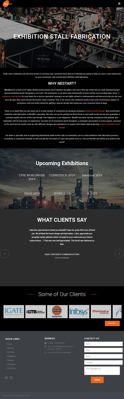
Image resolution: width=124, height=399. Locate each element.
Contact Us (11, 368)
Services (10, 348)
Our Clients (11, 364)
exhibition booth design (95, 111)
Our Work (10, 352)
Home (9, 344)
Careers (10, 360)
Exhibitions (11, 356)
